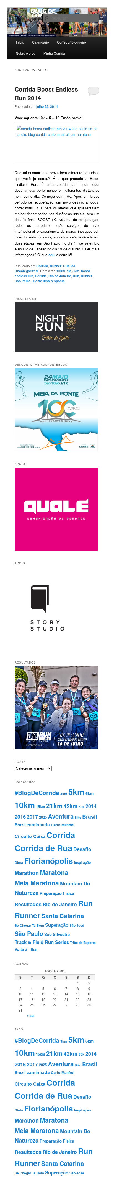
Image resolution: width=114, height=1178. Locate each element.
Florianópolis (48, 860)
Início (20, 42)
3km (63, 793)
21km (54, 805)
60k (81, 806)
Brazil (20, 824)
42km (70, 806)
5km (75, 270)
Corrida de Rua (43, 848)
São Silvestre (57, 934)
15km (40, 806)
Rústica (69, 265)
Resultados (28, 904)
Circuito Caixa (30, 836)
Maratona (54, 872)
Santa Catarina (62, 915)
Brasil (89, 816)
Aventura (61, 816)
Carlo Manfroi (62, 824)
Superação (56, 924)
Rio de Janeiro (59, 275)
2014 (91, 806)
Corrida (42, 265)
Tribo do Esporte (83, 942)
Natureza (26, 892)
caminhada (38, 824)
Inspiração (82, 862)
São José (76, 925)
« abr (31, 1015)
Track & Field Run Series (42, 942)
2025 (43, 817)
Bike (78, 817)
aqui (52, 254)
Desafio (82, 849)
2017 (32, 816)
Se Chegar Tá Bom (29, 925)
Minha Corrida (54, 53)
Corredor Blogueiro (71, 42)
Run (76, 275)
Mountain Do (75, 883)
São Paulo (22, 280)
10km (60, 270)
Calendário (40, 42)
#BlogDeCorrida (37, 792)
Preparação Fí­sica (57, 893)
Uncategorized (26, 270)
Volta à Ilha (26, 949)
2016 (20, 816)
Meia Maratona (37, 882)
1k (69, 270)
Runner (55, 265)
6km (90, 793)
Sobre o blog (25, 53)
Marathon (27, 873)
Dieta (19, 862)
